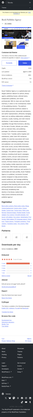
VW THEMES (8, 23)
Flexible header (21, 212)
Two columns (21, 223)
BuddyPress (6, 386)
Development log (6, 320)
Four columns (10, 214)
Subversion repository (8, 322)
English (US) (5, 308)
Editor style (25, 210)
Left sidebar (9, 217)
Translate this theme (7, 312)
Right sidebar (10, 219)
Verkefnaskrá (24, 217)
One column (16, 217)
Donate (20, 369)
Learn (3, 363)
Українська (25, 308)
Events (19, 366)
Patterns (20, 357)
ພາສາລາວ (11, 308)
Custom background (7, 208)
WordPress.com (7, 377)
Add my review (6, 275)
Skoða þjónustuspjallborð (9, 287)
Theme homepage (7, 85)
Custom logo (9, 210)
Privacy (4, 357)
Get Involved (21, 363)
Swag (20, 372)
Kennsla (4, 212)
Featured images (11, 212)
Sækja (25, 63)
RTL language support (21, 219)
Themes (4, 7)
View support (24, 57)
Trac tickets (5, 326)
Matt (4, 380)
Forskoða (9, 63)
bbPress (5, 383)
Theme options (9, 221)
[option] (6, 237)
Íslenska (8, 394)
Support (4, 366)
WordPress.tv (7, 372)
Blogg (27, 206)
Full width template (20, 214)
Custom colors (18, 208)
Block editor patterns (8, 206)
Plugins (19, 354)
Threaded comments (20, 221)
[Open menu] (30, 2)
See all (29, 275)
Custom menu (18, 210)
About (3, 348)
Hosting (4, 354)
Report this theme (7, 298)
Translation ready (12, 223)
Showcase (20, 348)
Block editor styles (19, 206)
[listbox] (16, 237)
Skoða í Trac (5, 324)
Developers (5, 369)
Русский (17, 308)
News (3, 351)
